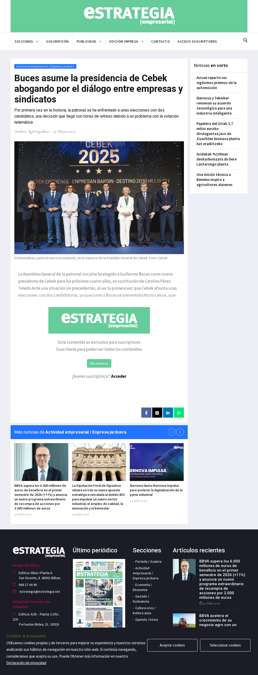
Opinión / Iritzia (146, 619)
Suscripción (57, 41)
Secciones (24, 41)
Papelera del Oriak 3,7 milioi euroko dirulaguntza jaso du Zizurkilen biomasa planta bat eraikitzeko (218, 133)
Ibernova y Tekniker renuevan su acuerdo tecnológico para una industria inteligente (214, 106)
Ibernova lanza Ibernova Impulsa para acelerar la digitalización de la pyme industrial (156, 490)
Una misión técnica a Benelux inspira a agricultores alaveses (215, 179)
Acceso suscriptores (197, 41)
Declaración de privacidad (26, 662)
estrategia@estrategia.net (39, 591)
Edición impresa (123, 41)
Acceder (118, 376)
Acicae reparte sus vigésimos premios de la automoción (217, 82)
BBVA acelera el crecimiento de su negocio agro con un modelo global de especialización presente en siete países (222, 627)
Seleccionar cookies (225, 645)
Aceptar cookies (172, 645)
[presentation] (171, 432)
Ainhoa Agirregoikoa (31, 131)
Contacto (160, 41)
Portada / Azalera (148, 561)
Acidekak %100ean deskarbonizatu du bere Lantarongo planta (217, 159)
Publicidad (86, 41)
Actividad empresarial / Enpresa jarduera (45, 66)
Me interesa (99, 363)
